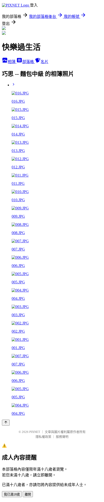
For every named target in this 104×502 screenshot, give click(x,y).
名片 (44, 62)
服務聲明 (62, 436)
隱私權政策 (43, 436)
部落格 (28, 62)
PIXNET (34, 432)
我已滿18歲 (12, 494)
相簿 (12, 62)
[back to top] (6, 423)
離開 (28, 494)
